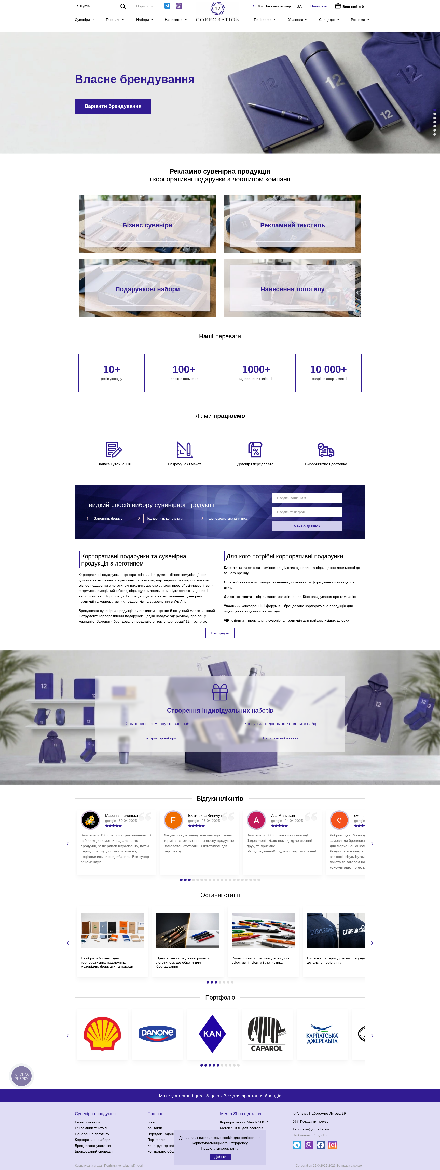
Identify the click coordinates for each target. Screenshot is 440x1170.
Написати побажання (281, 738)
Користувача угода (88, 1165)
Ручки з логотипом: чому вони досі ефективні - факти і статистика (260, 960)
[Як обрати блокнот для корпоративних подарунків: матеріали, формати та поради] (112, 949)
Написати (318, 6)
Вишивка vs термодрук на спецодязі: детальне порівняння (337, 960)
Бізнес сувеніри (147, 225)
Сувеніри (82, 20)
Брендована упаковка (93, 1145)
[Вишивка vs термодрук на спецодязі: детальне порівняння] (338, 949)
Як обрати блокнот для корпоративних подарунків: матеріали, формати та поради (107, 962)
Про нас (155, 1113)
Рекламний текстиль (292, 225)
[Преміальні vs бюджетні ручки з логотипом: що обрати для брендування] (187, 949)
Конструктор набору (159, 738)
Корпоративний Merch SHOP (244, 1122)
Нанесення (174, 20)
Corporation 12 (306, 1165)
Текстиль (113, 20)
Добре (220, 1156)
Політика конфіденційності (123, 1165)
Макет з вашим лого (110, 106)
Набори (142, 20)
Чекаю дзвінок (307, 526)
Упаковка (295, 20)
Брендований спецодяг (94, 1151)
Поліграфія (263, 20)
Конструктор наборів (164, 1145)
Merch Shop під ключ (240, 1113)
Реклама (358, 20)
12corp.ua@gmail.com (311, 1129)
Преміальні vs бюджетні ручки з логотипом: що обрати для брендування (182, 962)
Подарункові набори (147, 289)
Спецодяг (327, 20)
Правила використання (220, 1148)
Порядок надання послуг (168, 1134)
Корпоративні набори (93, 1140)
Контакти (154, 1128)
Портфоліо (145, 6)
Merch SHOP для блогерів (241, 1128)
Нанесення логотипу (292, 289)
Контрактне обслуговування (170, 1151)
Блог (151, 1122)
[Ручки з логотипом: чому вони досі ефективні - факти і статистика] (263, 949)
